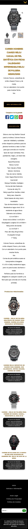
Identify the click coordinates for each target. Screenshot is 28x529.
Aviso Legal (14, 495)
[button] (22, 12)
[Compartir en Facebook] (7, 117)
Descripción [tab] (14, 126)
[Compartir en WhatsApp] (16, 117)
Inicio (14, 485)
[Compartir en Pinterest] (21, 117)
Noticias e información (14, 488)
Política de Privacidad (14, 499)
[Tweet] (12, 117)
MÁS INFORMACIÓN (14, 104)
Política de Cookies (14, 502)
